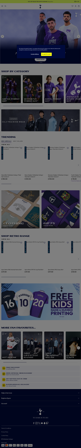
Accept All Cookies (46, 54)
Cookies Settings (35, 54)
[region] (41, 51)
